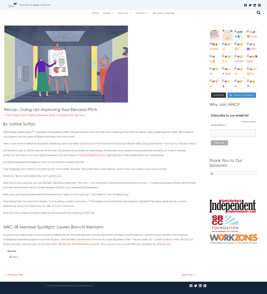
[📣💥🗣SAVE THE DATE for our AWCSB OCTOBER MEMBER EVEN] (252, 59)
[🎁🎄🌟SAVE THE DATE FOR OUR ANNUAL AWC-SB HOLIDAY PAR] (215, 47)
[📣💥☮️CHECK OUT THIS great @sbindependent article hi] (252, 47)
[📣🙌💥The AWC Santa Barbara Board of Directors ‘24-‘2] (252, 72)
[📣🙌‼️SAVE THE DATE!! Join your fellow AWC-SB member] (215, 59)
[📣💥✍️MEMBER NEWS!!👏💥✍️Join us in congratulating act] (239, 84)
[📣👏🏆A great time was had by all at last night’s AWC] (239, 47)
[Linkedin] (254, 5)
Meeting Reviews (38, 115)
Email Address (219, 125)
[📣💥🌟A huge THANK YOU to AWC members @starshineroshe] (227, 59)
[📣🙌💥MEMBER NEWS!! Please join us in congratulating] (215, 35)
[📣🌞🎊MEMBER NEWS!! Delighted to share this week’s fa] (252, 84)
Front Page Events (16, 115)
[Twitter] (250, 5)
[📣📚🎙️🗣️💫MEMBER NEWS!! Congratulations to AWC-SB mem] (239, 35)
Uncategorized (64, 115)
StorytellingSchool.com (93, 155)
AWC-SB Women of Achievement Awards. (75, 244)
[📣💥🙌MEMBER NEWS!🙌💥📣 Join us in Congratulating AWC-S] (227, 47)
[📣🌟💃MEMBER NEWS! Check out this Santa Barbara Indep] (227, 84)
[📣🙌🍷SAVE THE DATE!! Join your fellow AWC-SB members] (227, 72)
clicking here (163, 244)
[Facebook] (245, 5)
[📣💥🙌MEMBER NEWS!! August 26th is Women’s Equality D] (239, 72)
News (52, 115)
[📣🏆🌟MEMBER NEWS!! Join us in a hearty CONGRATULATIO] (215, 84)
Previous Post (14, 275)
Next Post (189, 275)
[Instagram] (259, 5)
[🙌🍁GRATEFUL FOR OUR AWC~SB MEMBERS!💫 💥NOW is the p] (227, 35)
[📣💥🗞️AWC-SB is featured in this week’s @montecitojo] (239, 59)
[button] (112, 13)
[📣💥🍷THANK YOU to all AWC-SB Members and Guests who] (215, 72)
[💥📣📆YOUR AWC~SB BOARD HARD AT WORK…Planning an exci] (252, 35)
